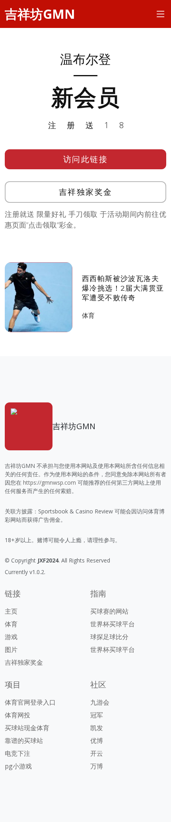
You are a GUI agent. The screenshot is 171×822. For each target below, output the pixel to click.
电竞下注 (17, 753)
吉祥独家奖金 (86, 191)
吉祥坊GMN (40, 13)
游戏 (11, 636)
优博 (96, 740)
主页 (11, 611)
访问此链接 (85, 159)
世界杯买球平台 (112, 624)
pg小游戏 (18, 766)
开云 (96, 753)
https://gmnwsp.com (49, 482)
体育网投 (17, 715)
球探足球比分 (109, 636)
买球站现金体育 (27, 727)
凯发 (96, 727)
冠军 (96, 715)
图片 (11, 649)
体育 (88, 315)
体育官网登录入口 (30, 702)
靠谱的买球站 (24, 740)
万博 (96, 766)
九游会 (99, 702)
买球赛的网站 (109, 611)
